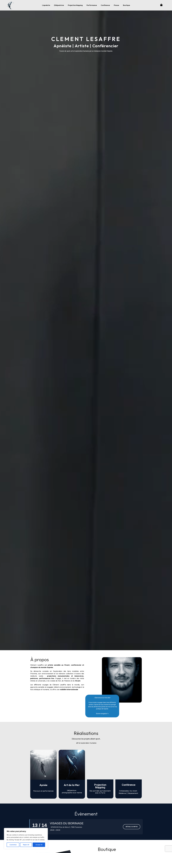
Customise (13, 845)
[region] (26, 838)
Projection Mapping (75, 5)
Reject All (26, 845)
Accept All (39, 845)
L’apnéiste (46, 5)
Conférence (105, 5)
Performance (92, 5)
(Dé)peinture (59, 5)
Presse (116, 5)
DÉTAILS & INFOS (132, 826)
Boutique (126, 5)
